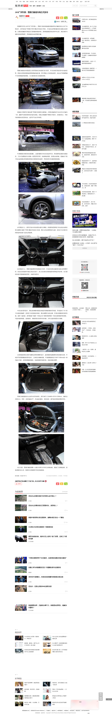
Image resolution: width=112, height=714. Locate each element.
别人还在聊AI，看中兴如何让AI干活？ (83, 240)
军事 (60, 1)
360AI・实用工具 (61, 21)
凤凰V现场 (76, 211)
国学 (74, 1)
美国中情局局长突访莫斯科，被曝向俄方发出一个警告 (46, 517)
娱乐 (40, 1)
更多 (81, 1)
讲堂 (88, 297)
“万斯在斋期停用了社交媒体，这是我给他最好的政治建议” (47, 558)
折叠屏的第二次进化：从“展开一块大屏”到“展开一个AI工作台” (84, 244)
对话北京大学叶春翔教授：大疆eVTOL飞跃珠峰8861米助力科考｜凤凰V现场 (84, 236)
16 (66, 510)
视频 (24, 1)
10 (66, 532)
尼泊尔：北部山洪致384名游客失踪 (40, 586)
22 (66, 582)
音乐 (90, 297)
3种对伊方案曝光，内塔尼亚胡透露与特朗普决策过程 (45, 577)
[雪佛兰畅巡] (41, 52)
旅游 (67, 1)
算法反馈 (65, 491)
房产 (53, 1)
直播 (27, 1)
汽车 (50, 1)
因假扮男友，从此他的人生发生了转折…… (78, 308)
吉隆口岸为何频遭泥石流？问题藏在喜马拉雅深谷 (44, 567)
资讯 (20, 1)
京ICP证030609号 (85, 710)
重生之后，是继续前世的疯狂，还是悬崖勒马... (91, 309)
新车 (34, 6)
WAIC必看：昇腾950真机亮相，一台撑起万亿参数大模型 (84, 231)
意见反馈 (72, 710)
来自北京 (27, 18)
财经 (36, 1)
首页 (17, 1)
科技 (57, 1)
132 (66, 522)
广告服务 (48, 710)
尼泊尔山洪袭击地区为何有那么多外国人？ (42, 496)
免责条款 (66, 710)
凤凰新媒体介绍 (25, 710)
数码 (77, 1)
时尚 (46, 1)
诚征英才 (54, 710)
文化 (64, 1)
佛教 (71, 1)
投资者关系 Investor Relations (37, 710)
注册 (86, 1)
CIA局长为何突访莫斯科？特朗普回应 (40, 527)
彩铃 (93, 297)
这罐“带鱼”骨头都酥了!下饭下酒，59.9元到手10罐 (29, 481)
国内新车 (39, 6)
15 (66, 572)
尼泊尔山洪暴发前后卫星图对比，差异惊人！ (43, 505)
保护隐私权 (59, 710)
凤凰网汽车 (22, 16)
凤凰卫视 (32, 1)
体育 (43, 1)
